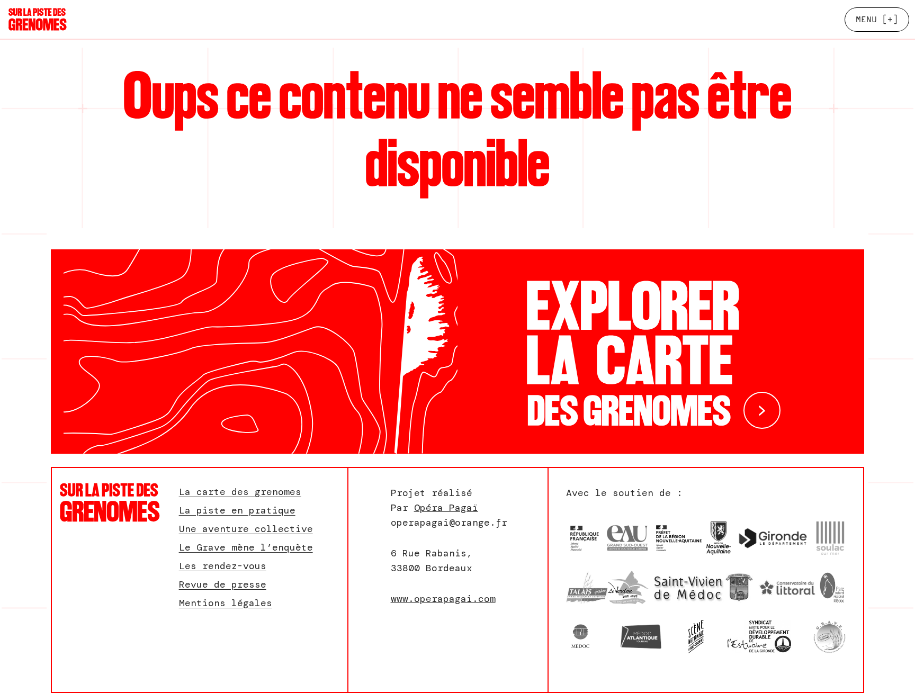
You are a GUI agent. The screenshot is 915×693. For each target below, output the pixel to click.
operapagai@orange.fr (449, 522)
